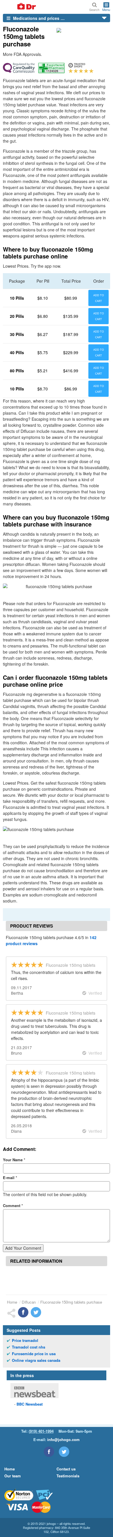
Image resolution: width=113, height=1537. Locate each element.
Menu (106, 9)
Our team (12, 1476)
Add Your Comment (23, 1248)
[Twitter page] (64, 1452)
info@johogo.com (63, 1439)
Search (94, 9)
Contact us (66, 1469)
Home (12, 1302)
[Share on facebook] (23, 1312)
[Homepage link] (20, 6)
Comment (13, 1205)
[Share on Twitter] (36, 1312)
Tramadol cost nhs (28, 1347)
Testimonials (68, 1476)
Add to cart (98, 298)
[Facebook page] (49, 1452)
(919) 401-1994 (41, 1431)
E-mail (10, 1177)
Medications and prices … (38, 18)
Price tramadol (25, 1340)
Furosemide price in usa (34, 1353)
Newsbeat (30, 1404)
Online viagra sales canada (36, 1360)
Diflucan (29, 1302)
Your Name (14, 1159)
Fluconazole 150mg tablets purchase (71, 1302)
